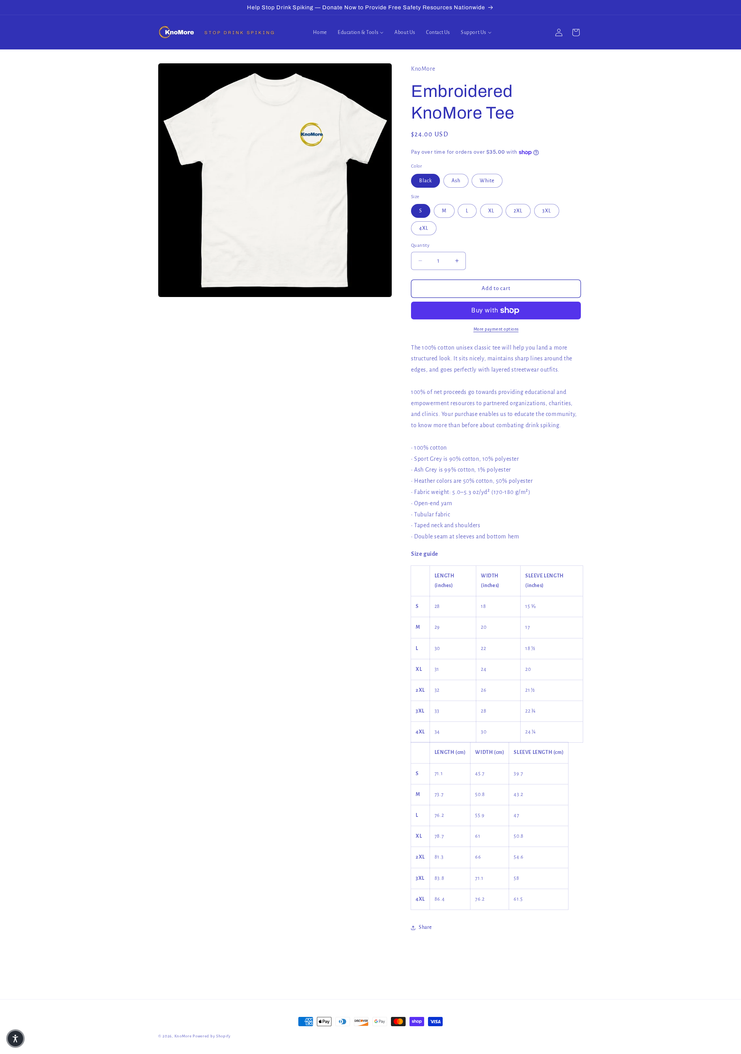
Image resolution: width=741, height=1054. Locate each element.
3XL (546, 211)
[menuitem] (320, 32)
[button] (15, 1038)
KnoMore (183, 1036)
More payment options (496, 329)
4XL (423, 228)
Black (425, 180)
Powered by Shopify (212, 1036)
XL (491, 211)
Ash (456, 180)
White (487, 180)
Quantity (420, 245)
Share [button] (425, 927)
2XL (518, 211)
